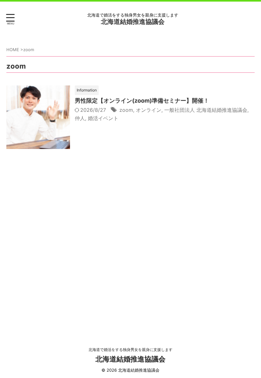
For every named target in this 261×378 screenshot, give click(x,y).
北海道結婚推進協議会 (133, 21)
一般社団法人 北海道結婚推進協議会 (205, 110)
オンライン (148, 110)
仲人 (80, 118)
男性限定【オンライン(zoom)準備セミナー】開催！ (142, 100)
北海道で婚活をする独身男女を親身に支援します (130, 349)
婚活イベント (103, 118)
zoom (126, 110)
